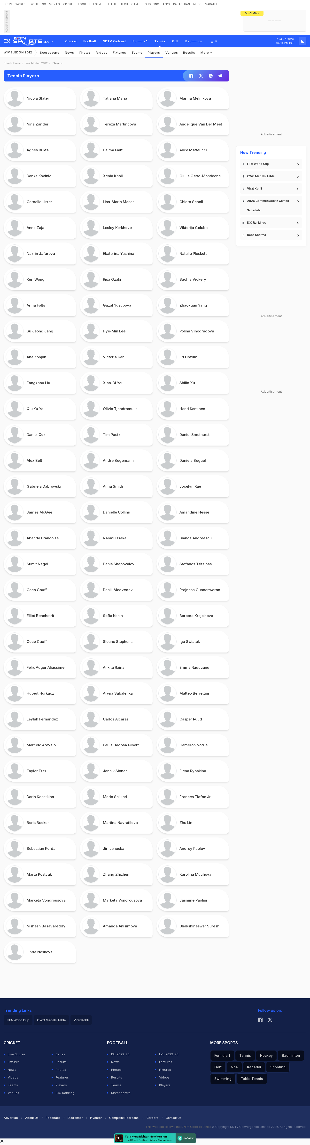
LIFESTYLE (96, 4)
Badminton (193, 41)
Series (60, 1054)
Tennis (159, 41)
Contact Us (173, 1118)
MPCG (197, 4)
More (205, 52)
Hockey (266, 1055)
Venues (171, 52)
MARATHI (211, 4)
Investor (96, 1118)
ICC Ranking (65, 1093)
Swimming (223, 1079)
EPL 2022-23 (168, 1054)
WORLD (20, 4)
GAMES (136, 4)
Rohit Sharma (256, 235)
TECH (124, 4)
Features (62, 1077)
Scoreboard (50, 52)
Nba (234, 1067)
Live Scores (16, 1054)
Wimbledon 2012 (18, 52)
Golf (175, 41)
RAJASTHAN (181, 4)
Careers (152, 1118)
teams (137, 52)
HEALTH (112, 4)
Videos (102, 52)
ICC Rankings (256, 222)
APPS (166, 4)
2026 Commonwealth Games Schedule (268, 205)
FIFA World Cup (258, 164)
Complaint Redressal (124, 1118)
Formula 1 (139, 41)
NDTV (8, 4)
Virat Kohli (254, 188)
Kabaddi (254, 1067)
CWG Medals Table (261, 176)
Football (89, 41)
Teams (13, 1085)
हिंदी (44, 4)
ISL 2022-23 (120, 1054)
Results (189, 52)
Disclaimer (75, 1118)
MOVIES (54, 4)
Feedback (53, 1118)
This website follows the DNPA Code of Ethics (178, 1127)
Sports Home (12, 63)
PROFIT (34, 4)
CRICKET (69, 4)
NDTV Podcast (114, 41)
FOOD (82, 4)
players (154, 52)
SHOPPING (152, 4)
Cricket (71, 41)
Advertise (11, 1118)
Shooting (278, 1067)
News (69, 52)
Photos (85, 52)
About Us (32, 1118)
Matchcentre (121, 1093)
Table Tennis (252, 1079)
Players (61, 1085)
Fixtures (119, 52)
